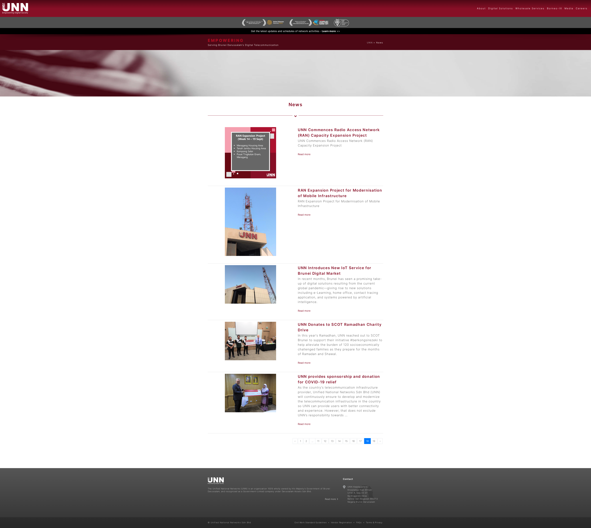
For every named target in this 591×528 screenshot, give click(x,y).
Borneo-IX (554, 8)
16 (353, 441)
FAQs (359, 522)
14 (339, 441)
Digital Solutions (500, 8)
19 (374, 441)
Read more (304, 154)
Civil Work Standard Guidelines (310, 522)
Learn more (329, 31)
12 (325, 441)
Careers (581, 8)
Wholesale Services (530, 8)
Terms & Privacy (374, 522)
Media (569, 8)
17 (360, 441)
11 (318, 441)
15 (346, 441)
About (481, 8)
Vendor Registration (341, 522)
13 (332, 441)
